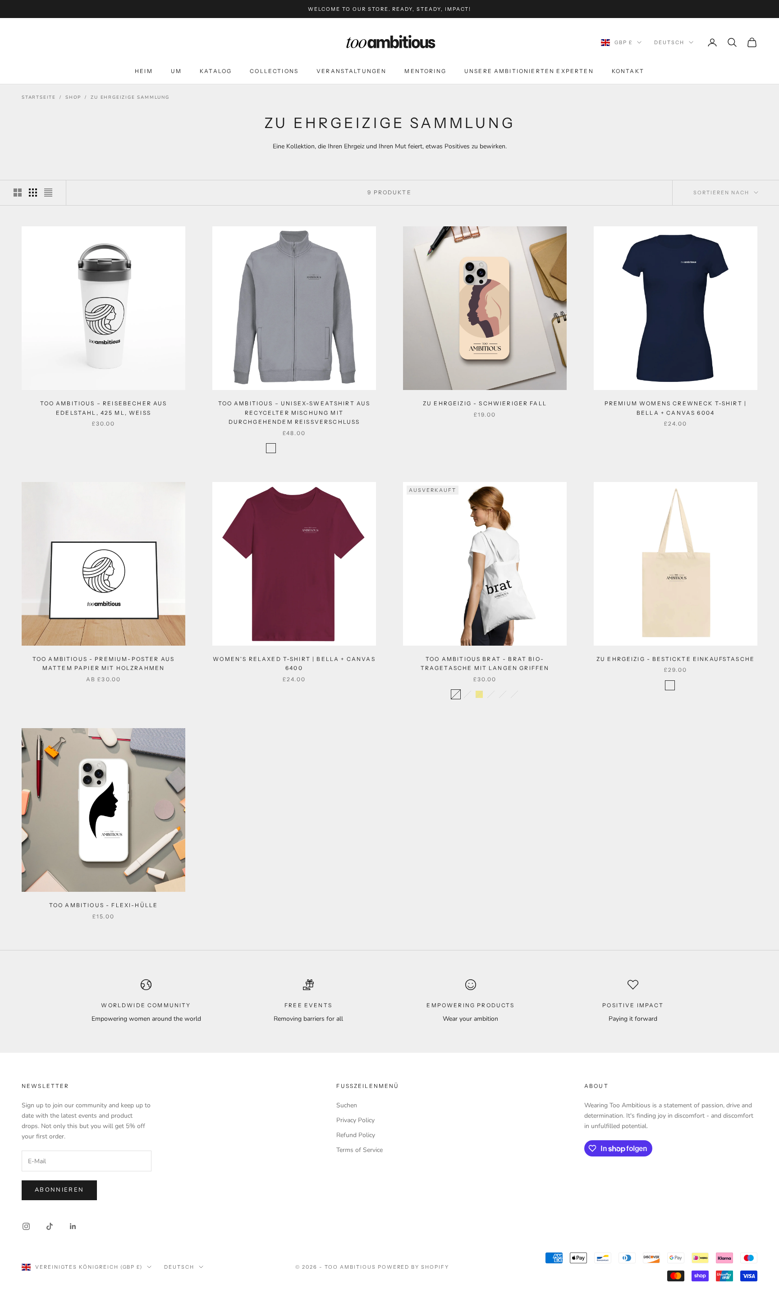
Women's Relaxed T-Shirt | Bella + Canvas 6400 (294, 663)
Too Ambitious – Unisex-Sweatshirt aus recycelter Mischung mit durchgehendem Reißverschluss (294, 412)
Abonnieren (59, 1190)
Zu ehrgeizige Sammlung (130, 97)
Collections (274, 71)
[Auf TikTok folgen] (49, 1226)
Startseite (39, 97)
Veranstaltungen (351, 71)
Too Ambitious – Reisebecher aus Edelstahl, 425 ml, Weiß (103, 408)
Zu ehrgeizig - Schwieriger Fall (485, 403)
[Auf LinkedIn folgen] (73, 1226)
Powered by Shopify (413, 1267)
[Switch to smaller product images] (33, 192)
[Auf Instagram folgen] (26, 1226)
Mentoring (425, 71)
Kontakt (628, 71)
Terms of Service (359, 1150)
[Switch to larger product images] (18, 192)
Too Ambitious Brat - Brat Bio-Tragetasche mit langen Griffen (485, 663)
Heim (144, 71)
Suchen (346, 1105)
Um (176, 71)
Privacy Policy (355, 1120)
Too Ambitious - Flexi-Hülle (103, 905)
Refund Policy (355, 1135)
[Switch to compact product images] (48, 192)
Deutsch (669, 42)
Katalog (216, 71)
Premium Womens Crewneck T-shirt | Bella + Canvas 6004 (676, 408)
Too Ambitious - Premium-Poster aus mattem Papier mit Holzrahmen (103, 663)
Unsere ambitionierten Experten (529, 71)
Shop (73, 97)
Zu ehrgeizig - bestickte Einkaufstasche (675, 659)
